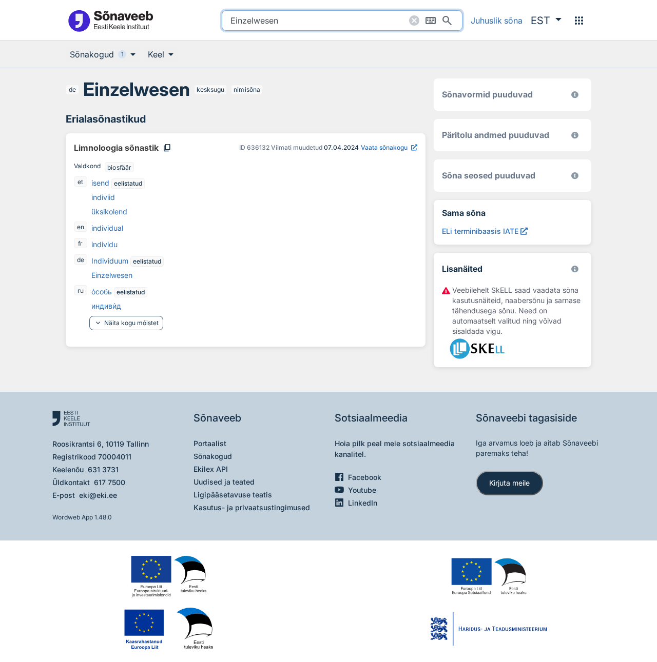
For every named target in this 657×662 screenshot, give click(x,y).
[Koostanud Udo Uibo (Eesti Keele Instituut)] (575, 135)
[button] (546, 20)
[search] (342, 20)
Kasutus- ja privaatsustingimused (252, 507)
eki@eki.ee (98, 495)
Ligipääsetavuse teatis (233, 494)
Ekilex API (211, 469)
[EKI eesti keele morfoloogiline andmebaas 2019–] (575, 95)
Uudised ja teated (224, 481)
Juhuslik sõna (497, 20)
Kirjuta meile (509, 482)
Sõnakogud (213, 456)
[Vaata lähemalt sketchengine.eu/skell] (575, 269)
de (72, 89)
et (80, 182)
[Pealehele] (110, 20)
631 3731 (103, 469)
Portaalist (210, 443)
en (80, 227)
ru (81, 290)
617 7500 (109, 482)
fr (80, 243)
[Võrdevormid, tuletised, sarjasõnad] (575, 176)
